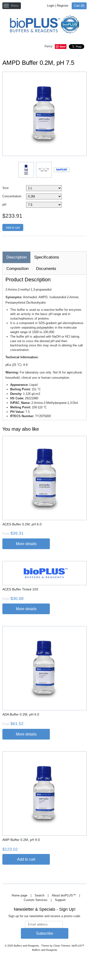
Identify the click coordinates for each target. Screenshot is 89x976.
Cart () (79, 5)
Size (5, 188)
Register (62, 5)
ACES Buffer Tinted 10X (20, 589)
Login (50, 5)
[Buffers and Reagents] (44, 25)
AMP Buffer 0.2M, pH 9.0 (21, 840)
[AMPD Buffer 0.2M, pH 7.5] (25, 169)
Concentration (11, 196)
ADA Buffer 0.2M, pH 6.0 (20, 714)
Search (39, 895)
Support (60, 900)
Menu (15, 5)
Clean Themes (61, 945)
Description (16, 257)
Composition (17, 268)
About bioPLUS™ (64, 895)
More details (26, 544)
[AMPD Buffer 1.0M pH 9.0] (61, 170)
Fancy (48, 46)
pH (4, 204)
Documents (46, 268)
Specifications (46, 257)
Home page (19, 895)
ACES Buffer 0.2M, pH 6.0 (22, 524)
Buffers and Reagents (26, 945)
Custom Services (35, 900)
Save (63, 46)
